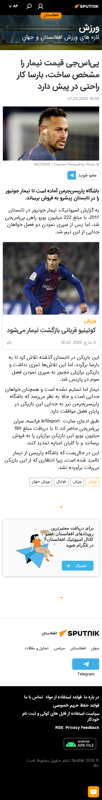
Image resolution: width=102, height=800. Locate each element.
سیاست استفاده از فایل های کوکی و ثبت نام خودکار (60, 717)
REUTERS (42, 165)
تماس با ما (33, 697)
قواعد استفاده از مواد (63, 697)
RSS (59, 728)
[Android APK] (80, 745)
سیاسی (59, 648)
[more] (9, 342)
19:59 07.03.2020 (83, 99)
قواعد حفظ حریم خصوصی (76, 705)
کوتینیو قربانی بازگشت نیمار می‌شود (51, 330)
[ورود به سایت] (40, 6)
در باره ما (91, 697)
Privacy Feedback (82, 728)
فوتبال (61, 482)
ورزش (90, 320)
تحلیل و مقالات (36, 648)
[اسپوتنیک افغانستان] (87, 9)
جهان (95, 648)
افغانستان (78, 648)
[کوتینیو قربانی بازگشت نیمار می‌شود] (51, 278)
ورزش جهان (41, 482)
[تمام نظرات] (93, 791)
